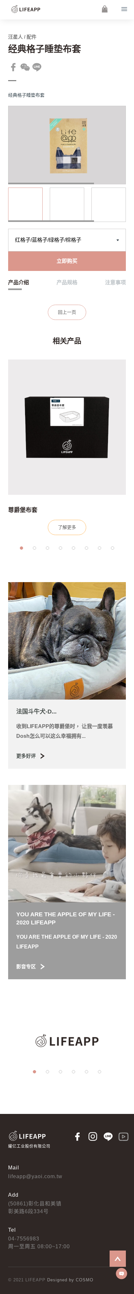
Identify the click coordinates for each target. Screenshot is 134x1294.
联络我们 (121, 1273)
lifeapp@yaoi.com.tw (35, 1176)
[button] (21, 548)
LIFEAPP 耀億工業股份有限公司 (26, 9)
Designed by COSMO (70, 1279)
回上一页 (67, 312)
